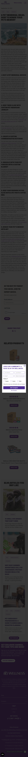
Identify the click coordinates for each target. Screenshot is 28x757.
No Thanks (14, 390)
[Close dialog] (24, 365)
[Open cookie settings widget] (2, 754)
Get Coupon (14, 387)
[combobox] (19, 376)
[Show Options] (23, 376)
